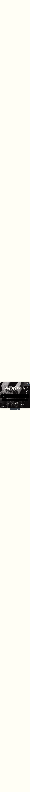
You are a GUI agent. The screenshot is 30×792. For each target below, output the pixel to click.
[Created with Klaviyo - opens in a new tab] (15, 409)
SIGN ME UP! (15, 400)
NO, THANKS (15, 403)
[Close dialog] (28, 384)
